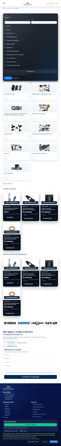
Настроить (44, 441)
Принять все (54, 441)
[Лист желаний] (54, 3)
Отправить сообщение (30, 377)
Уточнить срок (28, 218)
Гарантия (7, 415)
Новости (7, 404)
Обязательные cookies (33, 441)
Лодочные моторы (37, 404)
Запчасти (35, 411)
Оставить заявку (30, 424)
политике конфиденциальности (11, 436)
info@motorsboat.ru (12, 346)
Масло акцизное (37, 416)
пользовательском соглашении (28, 436)
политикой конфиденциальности (45, 372)
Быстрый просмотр (12, 202)
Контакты (5, 417)
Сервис (6, 406)
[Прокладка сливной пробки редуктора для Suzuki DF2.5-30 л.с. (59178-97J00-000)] (12, 228)
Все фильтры (30, 71)
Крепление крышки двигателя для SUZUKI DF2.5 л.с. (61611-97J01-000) (29, 209)
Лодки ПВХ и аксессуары (39, 414)
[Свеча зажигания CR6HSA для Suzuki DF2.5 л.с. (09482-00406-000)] (12, 199)
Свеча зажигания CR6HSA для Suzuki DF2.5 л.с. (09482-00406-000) (11, 209)
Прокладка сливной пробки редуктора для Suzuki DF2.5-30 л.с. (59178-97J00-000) (11, 238)
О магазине (7, 413)
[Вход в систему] (51, 3)
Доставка (7, 408)
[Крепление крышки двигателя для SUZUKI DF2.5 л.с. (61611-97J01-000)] (30, 199)
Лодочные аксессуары (38, 406)
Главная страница (7, 8)
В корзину (10, 217)
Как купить (7, 410)
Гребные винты (36, 409)
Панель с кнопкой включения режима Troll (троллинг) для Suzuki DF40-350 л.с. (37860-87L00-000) (48, 209)
